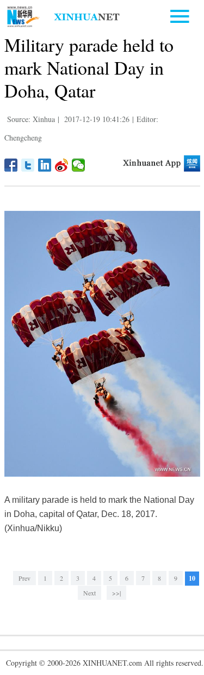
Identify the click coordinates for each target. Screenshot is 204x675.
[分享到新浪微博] (62, 165)
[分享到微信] (78, 165)
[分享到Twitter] (28, 165)
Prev (24, 578)
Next (89, 592)
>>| (116, 592)
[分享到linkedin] (45, 165)
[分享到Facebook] (11, 165)
